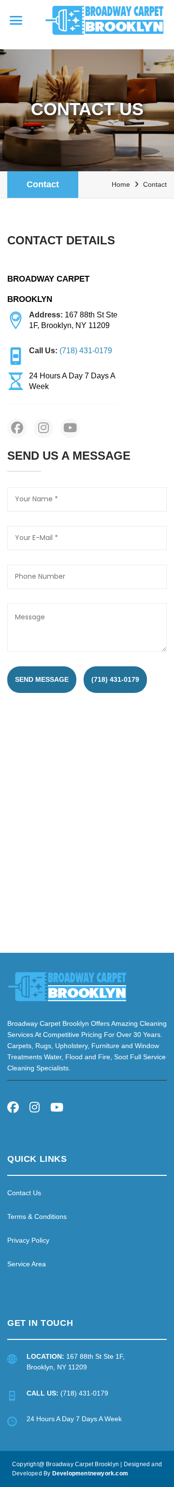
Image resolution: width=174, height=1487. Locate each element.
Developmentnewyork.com (90, 1473)
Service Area (26, 1264)
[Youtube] (56, 1109)
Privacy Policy (28, 1240)
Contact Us (24, 1193)
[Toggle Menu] (16, 20)
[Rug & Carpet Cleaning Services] (67, 986)
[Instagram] (34, 1109)
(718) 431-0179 (115, 679)
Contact (43, 184)
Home (121, 184)
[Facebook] (13, 1109)
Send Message (42, 679)
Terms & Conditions (37, 1216)
